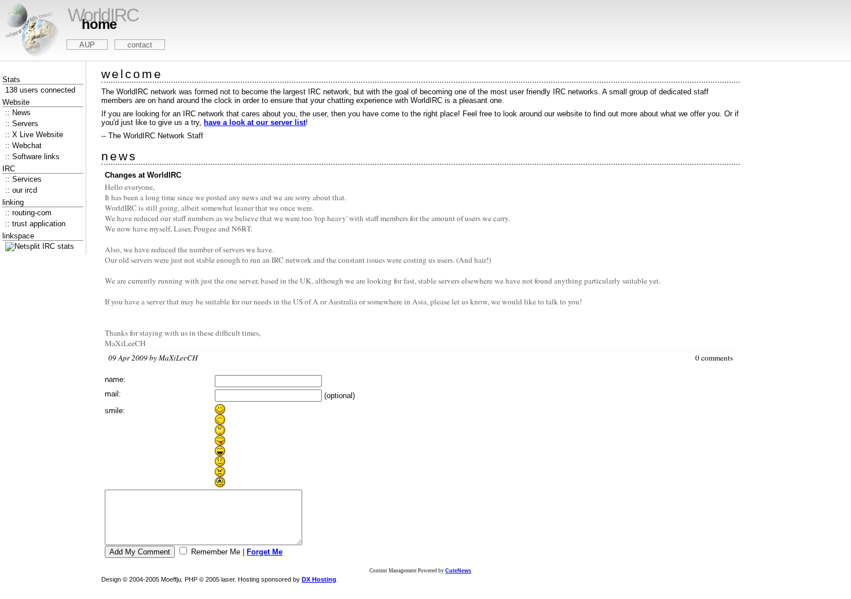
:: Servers (21, 123)
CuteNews (458, 571)
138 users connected (40, 90)
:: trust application (35, 223)
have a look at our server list (255, 122)
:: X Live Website (34, 134)
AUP (87, 45)
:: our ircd (21, 190)
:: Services (23, 179)
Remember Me (215, 551)
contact (139, 45)
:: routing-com (28, 212)
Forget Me (265, 551)
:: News (18, 112)
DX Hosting (319, 579)
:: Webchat (23, 145)
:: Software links (32, 156)
